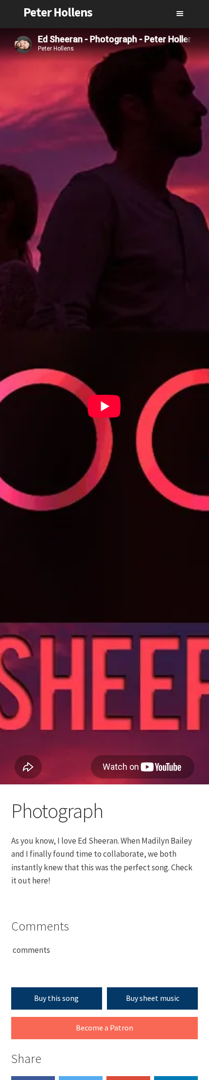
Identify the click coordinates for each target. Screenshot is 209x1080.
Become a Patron (104, 1027)
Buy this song (56, 998)
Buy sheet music (152, 998)
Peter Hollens (57, 12)
